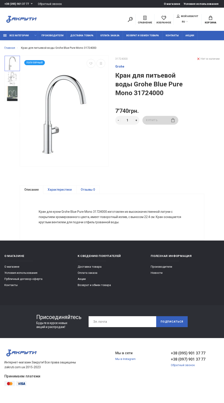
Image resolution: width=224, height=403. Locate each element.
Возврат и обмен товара (142, 35)
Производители (52, 35)
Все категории (19, 35)
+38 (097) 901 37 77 (188, 359)
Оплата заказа (109, 35)
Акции (190, 35)
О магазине (172, 3)
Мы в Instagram (125, 359)
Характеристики (60, 189)
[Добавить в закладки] (91, 63)
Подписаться (172, 321)
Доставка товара (81, 35)
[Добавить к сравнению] (100, 63)
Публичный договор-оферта (23, 279)
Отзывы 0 (88, 189)
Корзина (210, 22)
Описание (31, 189)
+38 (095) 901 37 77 (16, 3)
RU (183, 21)
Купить (152, 120)
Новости (157, 272)
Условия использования (201, 3)
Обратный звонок (50, 3)
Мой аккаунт (189, 16)
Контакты (172, 35)
